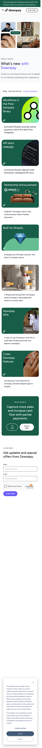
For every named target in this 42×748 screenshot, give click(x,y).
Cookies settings (20, 728)
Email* (5, 474)
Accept (20, 734)
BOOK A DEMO (32, 10)
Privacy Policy (26, 709)
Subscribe (10, 494)
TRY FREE (12, 427)
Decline (20, 739)
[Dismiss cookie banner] (33, 682)
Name (5, 464)
